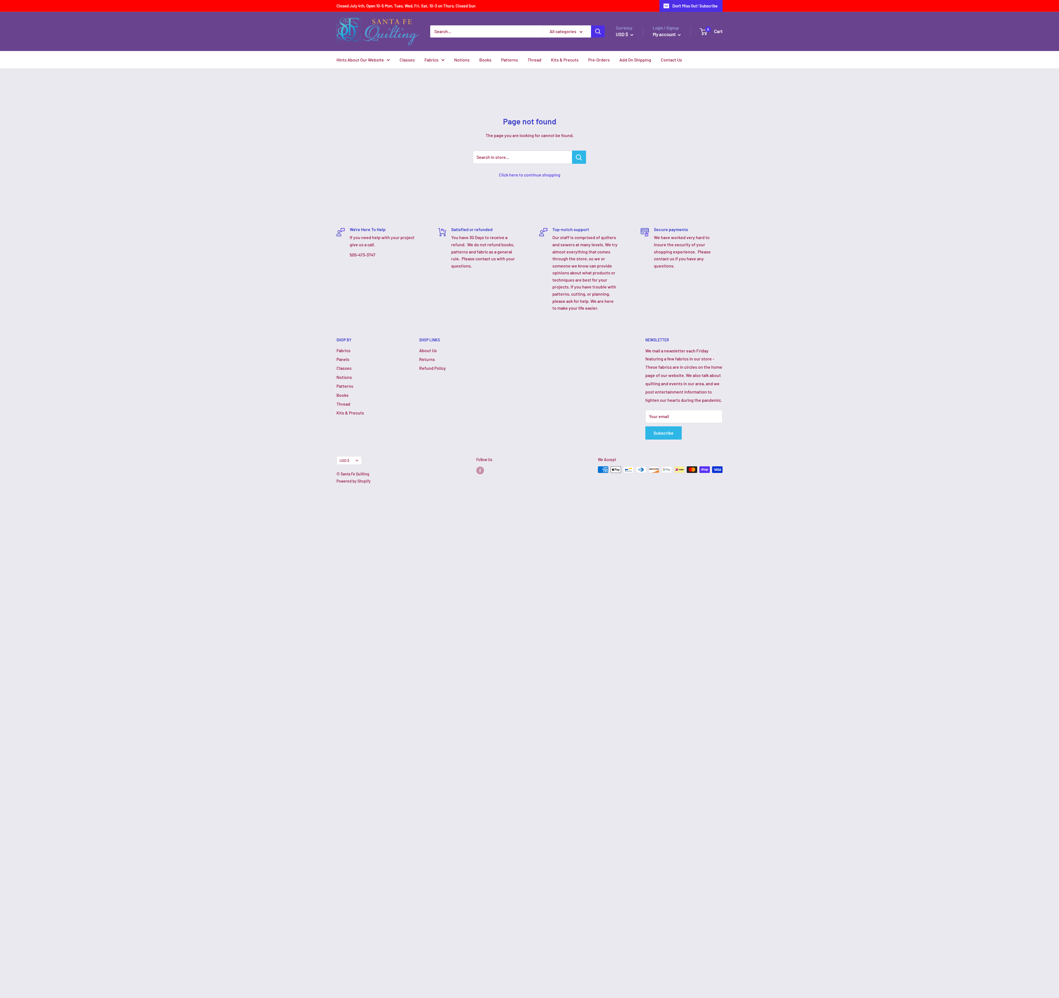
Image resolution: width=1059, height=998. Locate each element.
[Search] (598, 31)
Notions (462, 59)
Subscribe (663, 432)
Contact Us (671, 59)
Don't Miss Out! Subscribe (695, 5)
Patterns (509, 59)
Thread (534, 59)
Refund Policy (432, 368)
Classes (407, 59)
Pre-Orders (599, 59)
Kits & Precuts (565, 59)
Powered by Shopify (353, 481)
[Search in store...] (579, 157)
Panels (342, 359)
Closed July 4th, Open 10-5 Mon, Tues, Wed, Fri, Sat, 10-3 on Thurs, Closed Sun (405, 5)
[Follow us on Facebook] (480, 470)
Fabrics (431, 59)
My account (664, 34)
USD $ (344, 460)
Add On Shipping (635, 59)
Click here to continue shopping (529, 174)
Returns (427, 359)
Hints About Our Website (360, 59)
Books (485, 59)
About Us (428, 350)
